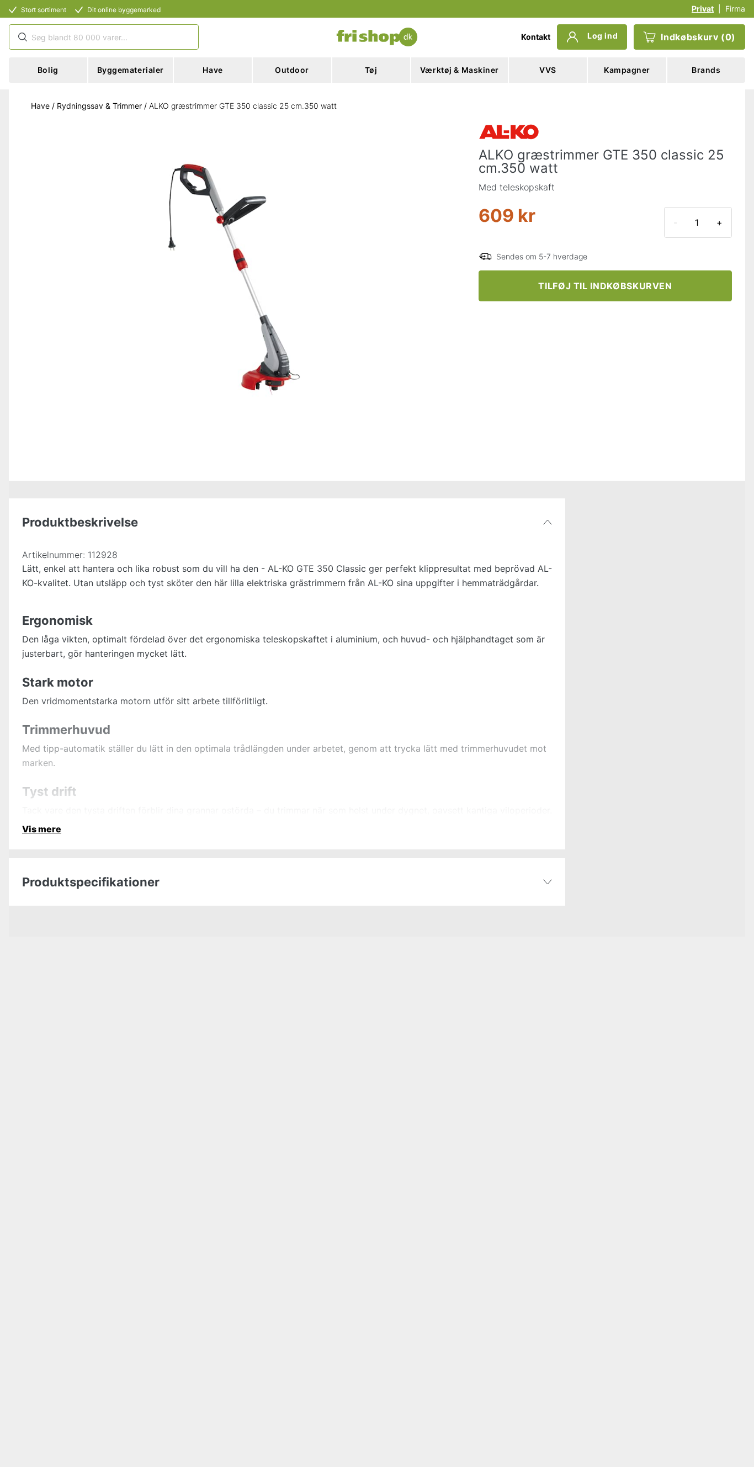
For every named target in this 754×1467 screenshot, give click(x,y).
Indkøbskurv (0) (698, 36)
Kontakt (535, 36)
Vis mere (41, 829)
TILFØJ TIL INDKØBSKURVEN (605, 285)
